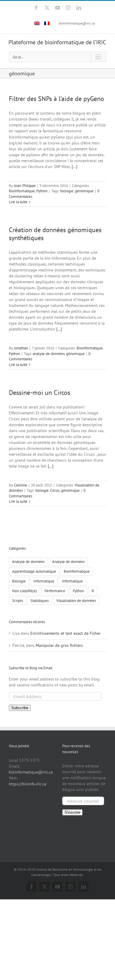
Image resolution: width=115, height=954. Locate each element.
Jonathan (21, 348)
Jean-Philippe (25, 185)
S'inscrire (72, 812)
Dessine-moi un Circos (39, 392)
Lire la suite (18, 201)
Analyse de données (28, 561)
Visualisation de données (76, 600)
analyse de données (49, 353)
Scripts (17, 600)
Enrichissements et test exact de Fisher (65, 633)
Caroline (20, 485)
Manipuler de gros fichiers (59, 645)
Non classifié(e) (24, 590)
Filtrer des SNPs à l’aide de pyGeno (56, 99)
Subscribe (19, 708)
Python (41, 190)
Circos (55, 490)
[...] (74, 166)
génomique (84, 190)
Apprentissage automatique (34, 571)
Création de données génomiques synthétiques (55, 234)
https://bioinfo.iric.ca (27, 784)
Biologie (19, 581)
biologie (66, 190)
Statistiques (39, 600)
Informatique (43, 581)
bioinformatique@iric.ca (77, 23)
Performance (55, 590)
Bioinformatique (22, 190)
